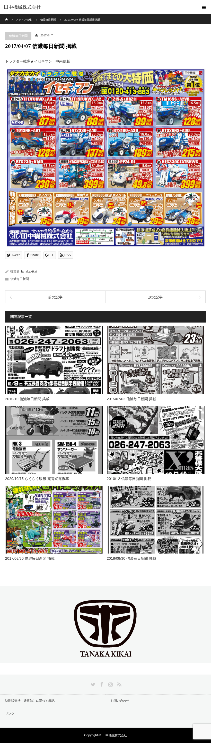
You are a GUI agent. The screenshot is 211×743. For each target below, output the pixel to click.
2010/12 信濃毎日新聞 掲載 (129, 479)
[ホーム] (6, 16)
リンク (9, 713)
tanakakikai (29, 271)
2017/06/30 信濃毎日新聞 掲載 (30, 558)
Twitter (92, 683)
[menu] (204, 7)
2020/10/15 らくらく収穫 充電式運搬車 (37, 479)
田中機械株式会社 (22, 7)
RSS (118, 683)
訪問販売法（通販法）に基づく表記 (30, 700)
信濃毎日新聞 (18, 36)
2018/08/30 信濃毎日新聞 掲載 (131, 558)
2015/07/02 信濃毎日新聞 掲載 (131, 399)
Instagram (110, 683)
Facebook (101, 683)
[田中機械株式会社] (105, 659)
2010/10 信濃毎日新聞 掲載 (27, 399)
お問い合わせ (120, 700)
